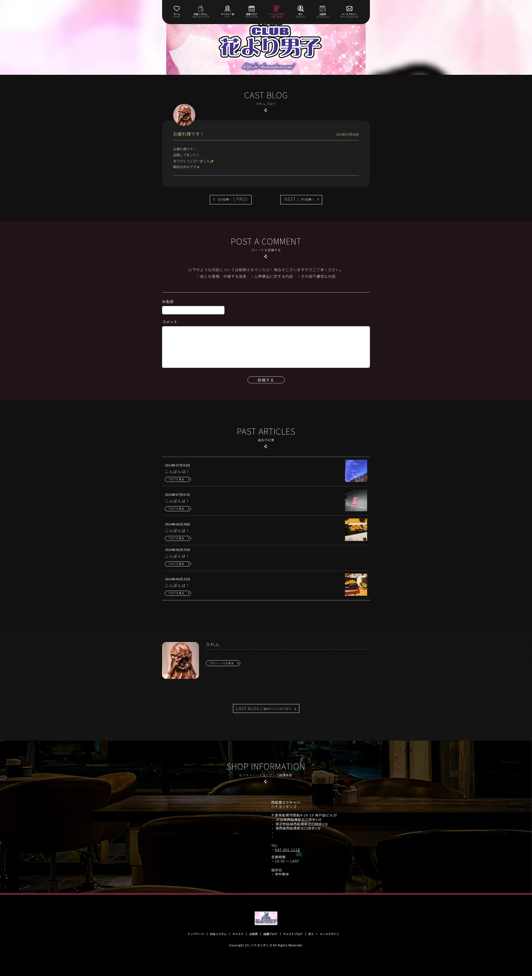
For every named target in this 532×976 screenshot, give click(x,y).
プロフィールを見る (221, 663)
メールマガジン (329, 934)
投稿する (266, 379)
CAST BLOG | (263, 708)
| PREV (233, 199)
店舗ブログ (270, 934)
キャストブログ (293, 934)
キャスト (238, 934)
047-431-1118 (287, 849)
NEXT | (299, 199)
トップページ (196, 934)
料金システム (218, 934)
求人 (311, 934)
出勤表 (253, 934)
